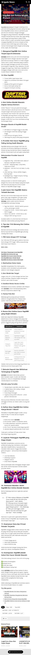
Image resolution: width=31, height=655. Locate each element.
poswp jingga (5, 645)
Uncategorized (8, 12)
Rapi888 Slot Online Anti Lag (9, 254)
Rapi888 (17, 607)
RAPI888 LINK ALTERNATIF (10, 610)
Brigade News (8, 2)
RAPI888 (3, 57)
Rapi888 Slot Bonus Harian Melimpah (12, 259)
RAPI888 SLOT (19, 613)
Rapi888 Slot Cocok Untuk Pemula (11, 256)
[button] (29, 2)
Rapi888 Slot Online (7, 27)
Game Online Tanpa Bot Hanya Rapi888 (15, 599)
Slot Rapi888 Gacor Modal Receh (10, 258)
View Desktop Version (16, 652)
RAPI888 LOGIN (7, 613)
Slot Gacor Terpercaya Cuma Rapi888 (11, 252)
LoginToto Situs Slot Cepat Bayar (8, 642)
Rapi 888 (9, 607)
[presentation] (27, 636)
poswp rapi (8, 21)
